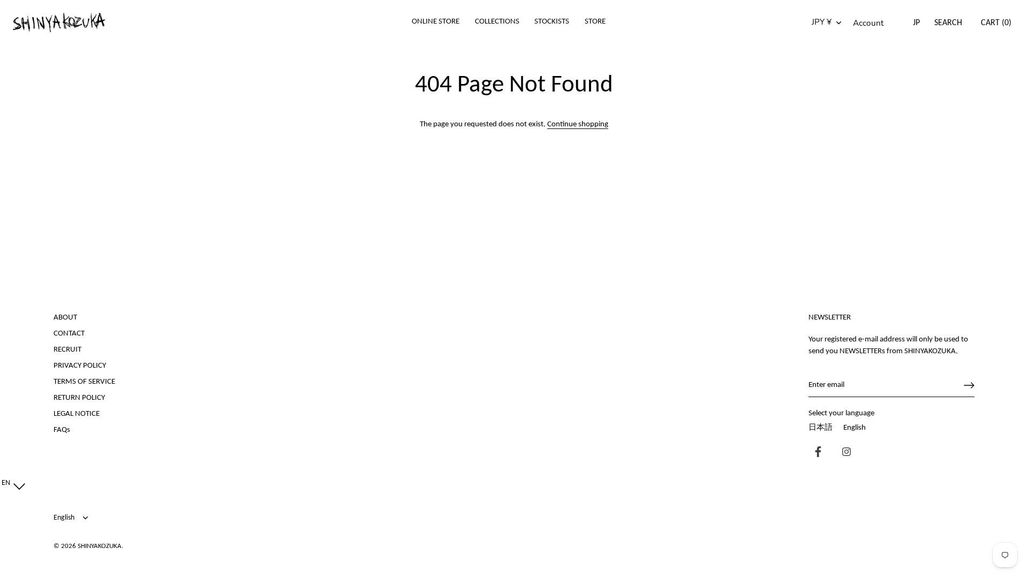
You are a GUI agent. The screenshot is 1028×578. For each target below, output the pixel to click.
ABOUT (65, 318)
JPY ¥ (822, 22)
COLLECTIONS (497, 22)
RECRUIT (67, 350)
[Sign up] (969, 385)
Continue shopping (577, 124)
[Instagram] (844, 453)
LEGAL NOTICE (77, 414)
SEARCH (948, 23)
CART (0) (996, 23)
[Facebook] (815, 453)
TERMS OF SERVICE (84, 382)
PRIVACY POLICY (80, 366)
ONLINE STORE (435, 22)
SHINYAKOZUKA (100, 546)
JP (916, 23)
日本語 (820, 428)
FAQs (62, 430)
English (854, 428)
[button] (11, 483)
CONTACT (69, 334)
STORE (595, 22)
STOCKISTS (551, 22)
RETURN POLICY (79, 398)
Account (868, 23)
